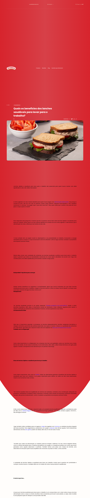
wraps (43, 426)
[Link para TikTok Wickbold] (81, 4)
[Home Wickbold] (11, 68)
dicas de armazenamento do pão (62, 327)
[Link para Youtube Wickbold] (79, 4)
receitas (37, 374)
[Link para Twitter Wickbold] (82, 4)
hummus (57, 426)
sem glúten (28, 429)
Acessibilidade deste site (33, 4)
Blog (49, 68)
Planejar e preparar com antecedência (56, 305)
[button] (50, 4)
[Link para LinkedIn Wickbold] (78, 4)
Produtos (38, 68)
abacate (52, 428)
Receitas (44, 68)
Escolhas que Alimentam (57, 68)
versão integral (26, 411)
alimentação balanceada (61, 202)
